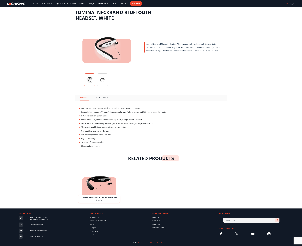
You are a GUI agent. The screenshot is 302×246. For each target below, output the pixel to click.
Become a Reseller (158, 228)
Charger (91, 3)
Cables (92, 235)
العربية (292, 3)
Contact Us (156, 221)
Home (35, 3)
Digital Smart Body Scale (66, 3)
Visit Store (136, 3)
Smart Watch (46, 3)
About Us (155, 217)
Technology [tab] (102, 97)
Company (124, 3)
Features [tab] (84, 97)
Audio (81, 3)
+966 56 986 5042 (36, 225)
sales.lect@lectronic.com (38, 230)
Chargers (93, 228)
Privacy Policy (156, 224)
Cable (114, 3)
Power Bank (103, 3)
